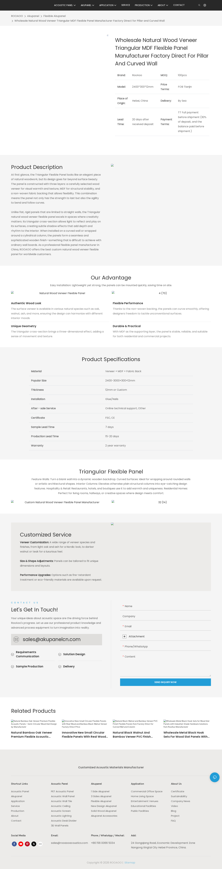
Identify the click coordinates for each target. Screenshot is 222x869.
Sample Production (29, 666)
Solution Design (74, 654)
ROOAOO (17, 16)
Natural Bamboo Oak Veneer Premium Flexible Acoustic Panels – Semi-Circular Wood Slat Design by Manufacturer (31, 735)
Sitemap (129, 862)
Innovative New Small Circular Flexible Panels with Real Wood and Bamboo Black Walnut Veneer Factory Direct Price (84, 735)
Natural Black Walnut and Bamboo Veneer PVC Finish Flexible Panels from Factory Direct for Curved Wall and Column (133, 735)
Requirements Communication (27, 654)
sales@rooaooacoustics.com (69, 843)
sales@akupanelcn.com (52, 639)
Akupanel (33, 16)
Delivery (69, 666)
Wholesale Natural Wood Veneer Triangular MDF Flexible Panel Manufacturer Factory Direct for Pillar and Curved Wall (89, 21)
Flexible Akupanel (54, 16)
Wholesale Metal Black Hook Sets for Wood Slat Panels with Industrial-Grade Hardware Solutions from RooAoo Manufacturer (185, 735)
